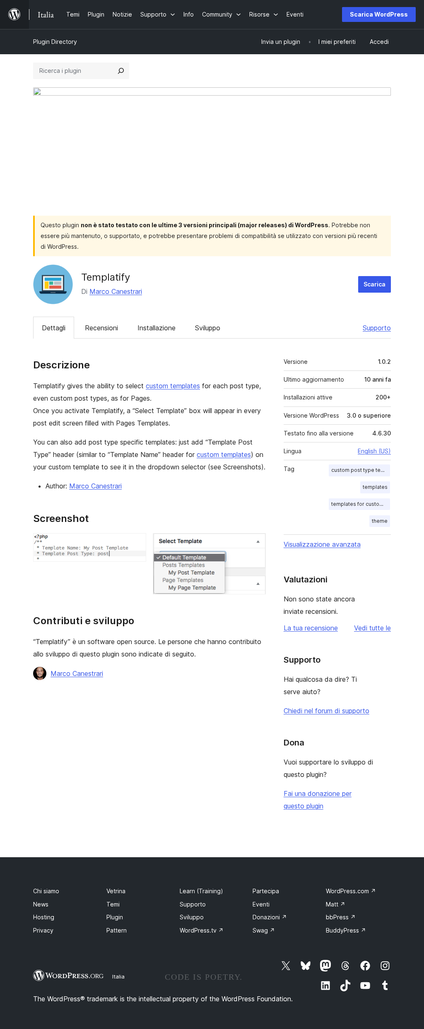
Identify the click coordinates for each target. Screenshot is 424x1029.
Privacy (43, 930)
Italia (118, 976)
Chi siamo (46, 890)
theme (380, 521)
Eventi (261, 904)
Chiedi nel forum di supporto (326, 711)
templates (375, 487)
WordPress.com (351, 890)
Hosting (43, 917)
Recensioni (101, 328)
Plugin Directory (55, 41)
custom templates (173, 386)
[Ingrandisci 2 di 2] (255, 544)
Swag (264, 930)
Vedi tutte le (372, 628)
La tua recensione (311, 628)
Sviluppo (207, 328)
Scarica (374, 284)
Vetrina (115, 890)
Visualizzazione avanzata (322, 544)
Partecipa (266, 890)
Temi (113, 904)
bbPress (341, 917)
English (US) (374, 450)
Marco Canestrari (115, 291)
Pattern (116, 930)
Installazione (156, 328)
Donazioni (270, 917)
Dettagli (53, 328)
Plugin (114, 917)
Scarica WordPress (379, 14)
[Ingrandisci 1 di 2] (135, 544)
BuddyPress (346, 930)
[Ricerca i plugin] (121, 71)
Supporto (377, 328)
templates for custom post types (360, 504)
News (40, 904)
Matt (335, 904)
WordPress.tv (202, 930)
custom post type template (360, 470)
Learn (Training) (201, 890)
